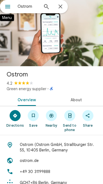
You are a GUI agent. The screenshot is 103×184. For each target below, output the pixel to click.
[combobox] (28, 6)
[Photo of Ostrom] (51, 33)
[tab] (26, 99)
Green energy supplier (26, 88)
